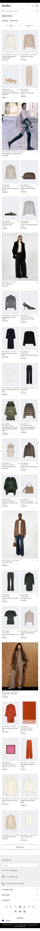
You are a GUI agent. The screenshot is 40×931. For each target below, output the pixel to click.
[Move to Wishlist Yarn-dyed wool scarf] (37, 727)
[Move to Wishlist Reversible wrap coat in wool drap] (19, 352)
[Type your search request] (37, 11)
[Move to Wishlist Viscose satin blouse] (37, 560)
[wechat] (20, 911)
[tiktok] (24, 907)
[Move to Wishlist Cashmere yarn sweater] (37, 55)
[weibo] (33, 907)
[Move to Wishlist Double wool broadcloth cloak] (19, 500)
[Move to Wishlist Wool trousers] (37, 388)
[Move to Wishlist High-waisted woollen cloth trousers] (37, 763)
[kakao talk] (15, 911)
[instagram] (6, 907)
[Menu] (37, 5)
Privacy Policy (14, 870)
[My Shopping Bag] (33, 6)
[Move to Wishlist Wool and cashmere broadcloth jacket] (19, 185)
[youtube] (20, 907)
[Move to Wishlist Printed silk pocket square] (19, 763)
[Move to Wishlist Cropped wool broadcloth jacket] (37, 222)
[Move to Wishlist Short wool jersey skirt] (37, 835)
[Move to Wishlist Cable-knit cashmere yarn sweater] (37, 631)
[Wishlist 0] (29, 6)
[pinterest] (29, 907)
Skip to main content (7, 1)
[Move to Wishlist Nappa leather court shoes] (37, 316)
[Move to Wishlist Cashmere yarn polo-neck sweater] (19, 316)
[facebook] (11, 907)
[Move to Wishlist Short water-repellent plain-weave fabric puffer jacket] (37, 424)
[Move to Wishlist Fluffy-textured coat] (37, 282)
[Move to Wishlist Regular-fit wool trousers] (37, 90)
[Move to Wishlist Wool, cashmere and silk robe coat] (19, 727)
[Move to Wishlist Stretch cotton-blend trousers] (19, 595)
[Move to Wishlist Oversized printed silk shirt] (19, 835)
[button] (10, 26)
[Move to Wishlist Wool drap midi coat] (37, 595)
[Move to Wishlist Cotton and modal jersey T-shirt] (19, 631)
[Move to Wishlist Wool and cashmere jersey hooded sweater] (19, 55)
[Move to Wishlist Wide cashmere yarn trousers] (37, 692)
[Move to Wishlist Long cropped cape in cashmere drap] (37, 152)
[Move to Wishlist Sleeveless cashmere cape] (19, 463)
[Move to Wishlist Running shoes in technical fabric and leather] (19, 90)
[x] (15, 907)
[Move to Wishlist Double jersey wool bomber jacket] (37, 799)
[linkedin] (24, 911)
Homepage (5, 20)
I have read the (10, 870)
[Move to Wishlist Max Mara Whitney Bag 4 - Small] (37, 500)
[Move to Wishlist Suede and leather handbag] (37, 185)
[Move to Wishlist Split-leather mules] (19, 222)
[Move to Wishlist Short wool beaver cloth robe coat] (19, 799)
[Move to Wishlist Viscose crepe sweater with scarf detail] (19, 388)
